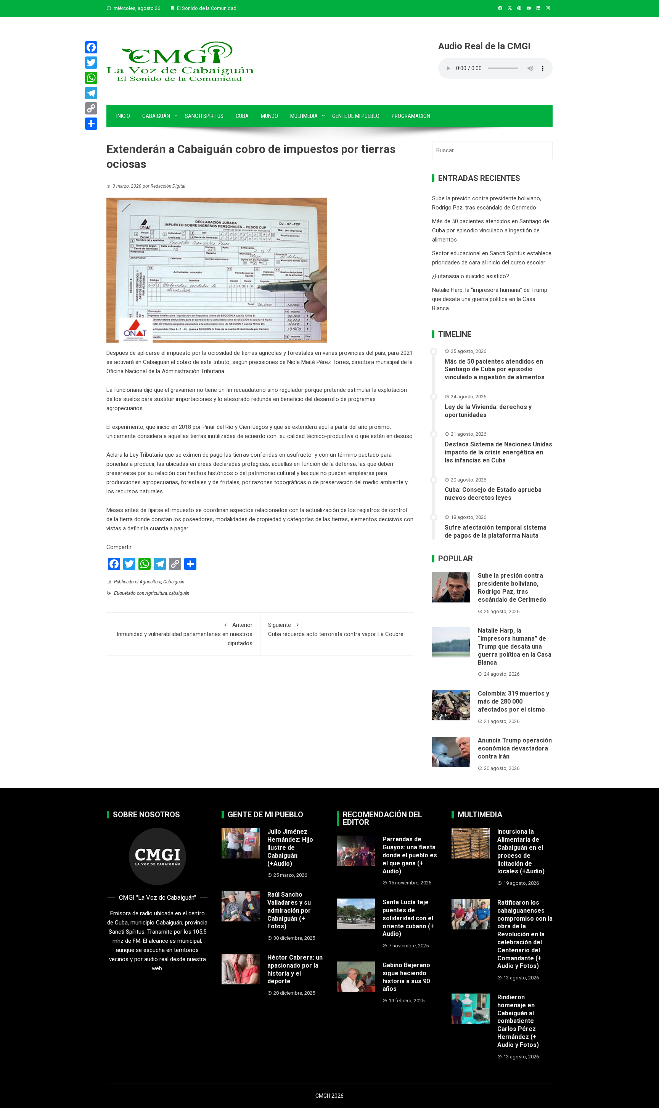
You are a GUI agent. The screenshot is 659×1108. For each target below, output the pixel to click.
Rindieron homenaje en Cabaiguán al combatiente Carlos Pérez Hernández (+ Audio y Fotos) (518, 1021)
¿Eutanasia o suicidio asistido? (470, 276)
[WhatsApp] (91, 77)
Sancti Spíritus (204, 116)
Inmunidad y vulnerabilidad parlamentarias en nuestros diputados (184, 634)
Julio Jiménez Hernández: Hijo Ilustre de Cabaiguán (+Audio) (290, 847)
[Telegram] (91, 93)
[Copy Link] (91, 108)
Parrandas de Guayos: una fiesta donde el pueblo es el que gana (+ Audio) (410, 855)
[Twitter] (91, 62)
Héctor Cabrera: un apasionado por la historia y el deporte (295, 969)
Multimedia (304, 116)
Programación (411, 116)
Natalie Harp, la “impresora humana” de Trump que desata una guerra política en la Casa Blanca (489, 299)
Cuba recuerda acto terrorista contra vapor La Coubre (335, 630)
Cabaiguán (156, 116)
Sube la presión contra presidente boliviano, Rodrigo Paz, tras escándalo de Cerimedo (512, 587)
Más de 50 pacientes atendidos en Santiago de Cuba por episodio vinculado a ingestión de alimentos (490, 230)
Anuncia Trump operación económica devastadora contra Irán (515, 748)
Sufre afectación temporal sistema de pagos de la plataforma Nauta (495, 531)
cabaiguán (179, 593)
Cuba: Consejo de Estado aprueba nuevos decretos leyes (493, 493)
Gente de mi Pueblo (355, 116)
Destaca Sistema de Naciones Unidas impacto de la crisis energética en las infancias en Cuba (498, 452)
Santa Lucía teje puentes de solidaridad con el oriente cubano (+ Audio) (408, 918)
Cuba (242, 116)
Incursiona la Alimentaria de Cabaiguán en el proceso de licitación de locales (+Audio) (521, 851)
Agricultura (150, 582)
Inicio (123, 116)
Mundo (269, 116)
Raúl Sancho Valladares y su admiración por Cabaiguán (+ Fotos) (289, 910)
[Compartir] (91, 123)
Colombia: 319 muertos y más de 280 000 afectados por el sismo (513, 701)
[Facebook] (91, 47)
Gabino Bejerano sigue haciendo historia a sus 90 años (406, 976)
